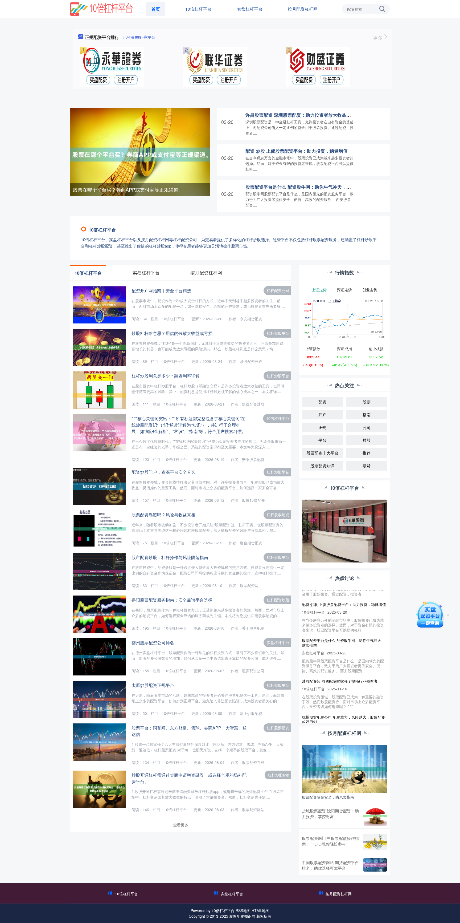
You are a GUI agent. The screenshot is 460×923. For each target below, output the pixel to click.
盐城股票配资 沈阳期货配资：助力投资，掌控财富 (330, 813)
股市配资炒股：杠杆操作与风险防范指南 (170, 557)
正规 (322, 427)
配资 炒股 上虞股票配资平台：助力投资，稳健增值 (296, 151)
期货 (367, 465)
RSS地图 (243, 910)
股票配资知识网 (242, 916)
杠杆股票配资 (278, 514)
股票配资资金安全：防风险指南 (328, 797)
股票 (367, 401)
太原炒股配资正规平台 (153, 685)
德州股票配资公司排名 (153, 642)
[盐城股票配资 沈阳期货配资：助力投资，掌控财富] (375, 816)
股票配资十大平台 (322, 453)
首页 (155, 9)
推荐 (367, 453)
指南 (367, 414)
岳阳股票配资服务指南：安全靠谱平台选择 (172, 600)
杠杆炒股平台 (278, 333)
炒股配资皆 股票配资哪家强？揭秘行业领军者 (339, 669)
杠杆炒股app (278, 775)
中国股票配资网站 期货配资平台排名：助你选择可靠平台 (330, 865)
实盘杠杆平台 (249, 9)
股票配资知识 (322, 465)
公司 (367, 427)
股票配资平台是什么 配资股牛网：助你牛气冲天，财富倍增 (304, 187)
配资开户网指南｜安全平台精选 (161, 291)
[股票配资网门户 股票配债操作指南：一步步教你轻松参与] (375, 842)
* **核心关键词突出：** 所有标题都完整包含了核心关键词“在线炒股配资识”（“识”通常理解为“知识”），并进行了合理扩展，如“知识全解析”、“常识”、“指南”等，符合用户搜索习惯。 (189, 424)
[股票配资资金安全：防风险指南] (344, 768)
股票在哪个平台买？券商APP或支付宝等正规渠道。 (128, 189)
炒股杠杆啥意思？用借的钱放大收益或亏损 (172, 333)
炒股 (367, 440)
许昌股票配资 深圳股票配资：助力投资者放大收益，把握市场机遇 (311, 115)
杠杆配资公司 (278, 290)
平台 (322, 440)
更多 (378, 37)
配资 (322, 401)
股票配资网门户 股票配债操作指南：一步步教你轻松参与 (330, 841)
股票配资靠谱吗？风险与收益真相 (163, 515)
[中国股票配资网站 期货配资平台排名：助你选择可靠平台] (375, 865)
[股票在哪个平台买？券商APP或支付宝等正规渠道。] (140, 154)
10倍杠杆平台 (198, 9)
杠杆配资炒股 (278, 599)
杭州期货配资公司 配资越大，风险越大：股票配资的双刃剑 (343, 708)
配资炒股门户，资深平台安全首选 (163, 472)
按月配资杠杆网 (303, 9)
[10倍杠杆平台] (101, 8)
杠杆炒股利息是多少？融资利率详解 (166, 376)
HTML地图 (260, 910)
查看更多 (180, 824)
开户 (322, 414)
